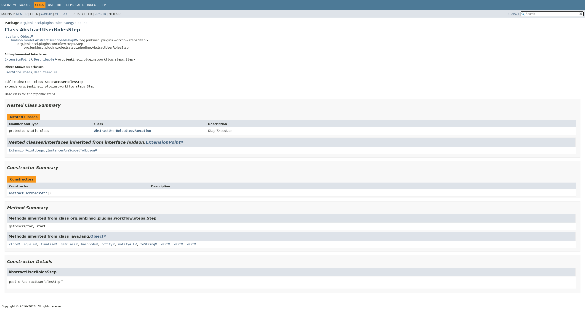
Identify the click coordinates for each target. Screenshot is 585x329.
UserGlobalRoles (18, 72)
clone (13, 244)
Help (102, 5)
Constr (46, 14)
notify (106, 244)
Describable (44, 59)
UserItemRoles (46, 72)
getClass (68, 244)
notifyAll (126, 244)
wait (164, 244)
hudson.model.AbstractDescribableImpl (43, 40)
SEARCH (513, 14)
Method (61, 14)
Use (51, 5)
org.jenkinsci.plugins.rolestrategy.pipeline (54, 23)
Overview (8, 5)
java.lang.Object (18, 36)
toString (147, 244)
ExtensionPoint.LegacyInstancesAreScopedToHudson (52, 150)
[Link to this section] (64, 105)
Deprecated (75, 5)
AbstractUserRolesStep (28, 193)
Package (25, 5)
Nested (21, 14)
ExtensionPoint (17, 59)
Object (97, 236)
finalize (47, 244)
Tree (60, 5)
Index (91, 5)
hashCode (88, 244)
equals (29, 244)
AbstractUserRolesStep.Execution (122, 131)
